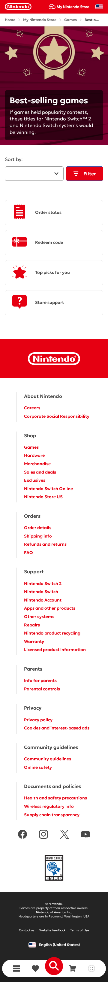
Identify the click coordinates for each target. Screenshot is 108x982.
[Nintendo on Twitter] (64, 835)
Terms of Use (79, 930)
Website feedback (52, 930)
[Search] (54, 966)
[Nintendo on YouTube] (85, 835)
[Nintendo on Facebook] (22, 835)
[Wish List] (35, 968)
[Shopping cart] (72, 968)
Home (10, 19)
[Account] (91, 968)
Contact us (26, 930)
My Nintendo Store (39, 19)
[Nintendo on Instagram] (43, 835)
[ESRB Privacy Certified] (54, 869)
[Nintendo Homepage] (54, 358)
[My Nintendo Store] (69, 6)
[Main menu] (16, 968)
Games (70, 19)
